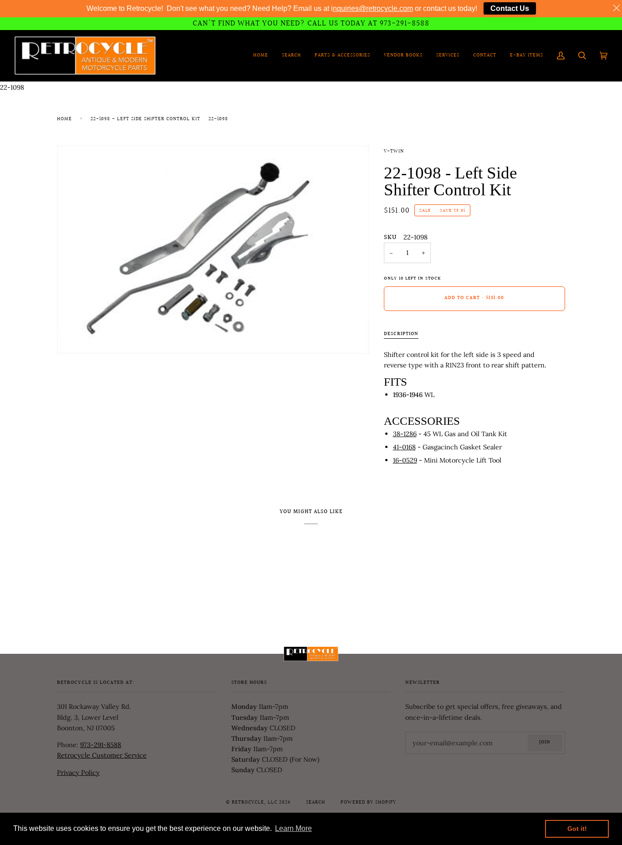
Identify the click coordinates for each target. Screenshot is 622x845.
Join (545, 742)
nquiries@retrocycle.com (373, 8)
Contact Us (509, 8)
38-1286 (405, 433)
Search (315, 803)
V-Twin (394, 152)
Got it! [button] (577, 828)
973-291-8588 (100, 744)
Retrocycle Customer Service (102, 755)
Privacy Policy (78, 772)
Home (64, 119)
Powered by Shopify (368, 803)
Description (401, 334)
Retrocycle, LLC (254, 803)
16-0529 (405, 460)
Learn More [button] (293, 828)
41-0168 (404, 447)
